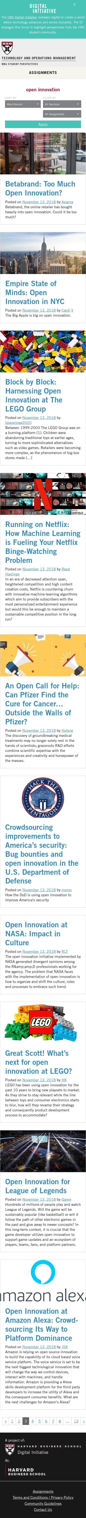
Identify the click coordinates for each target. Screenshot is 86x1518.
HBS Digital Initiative (22, 17)
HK (64, 1080)
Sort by (10, 97)
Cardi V (67, 310)
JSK (65, 1346)
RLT (65, 951)
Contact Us (43, 1509)
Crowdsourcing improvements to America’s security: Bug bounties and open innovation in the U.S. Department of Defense (41, 853)
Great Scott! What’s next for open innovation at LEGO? (38, 1061)
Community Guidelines (43, 1503)
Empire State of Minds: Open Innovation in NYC (34, 292)
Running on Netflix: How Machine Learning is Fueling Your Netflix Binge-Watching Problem (42, 542)
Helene (67, 730)
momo (67, 889)
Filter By (49, 97)
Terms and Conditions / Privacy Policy (43, 1497)
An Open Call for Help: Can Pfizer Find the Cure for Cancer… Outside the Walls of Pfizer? (42, 703)
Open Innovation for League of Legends (37, 1186)
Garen (66, 1199)
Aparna (67, 201)
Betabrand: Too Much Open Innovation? (40, 188)
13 (76, 1421)
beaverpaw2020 (18, 422)
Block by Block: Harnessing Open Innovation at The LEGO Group (33, 395)
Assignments (43, 72)
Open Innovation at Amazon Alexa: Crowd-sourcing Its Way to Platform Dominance (41, 1324)
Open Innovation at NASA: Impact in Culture (36, 933)
